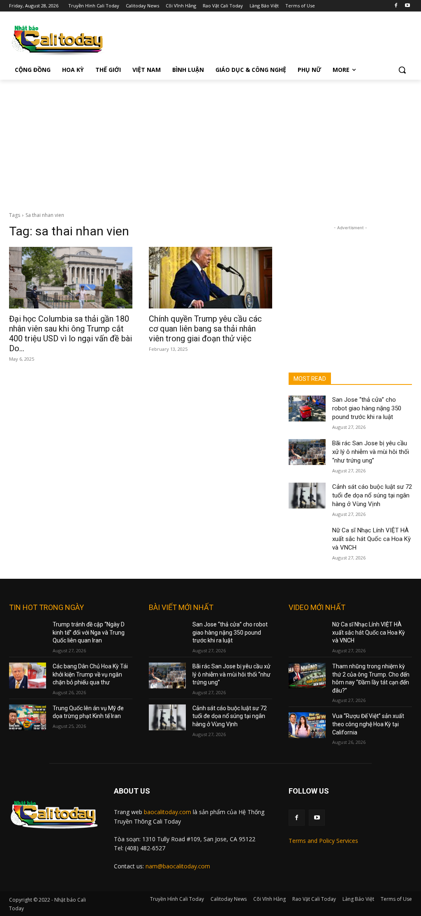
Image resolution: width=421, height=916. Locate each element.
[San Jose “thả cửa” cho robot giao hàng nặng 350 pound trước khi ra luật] (307, 408)
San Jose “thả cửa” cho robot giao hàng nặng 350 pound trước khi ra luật (366, 408)
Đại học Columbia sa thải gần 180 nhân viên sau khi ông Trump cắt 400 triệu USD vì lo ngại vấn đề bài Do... (70, 333)
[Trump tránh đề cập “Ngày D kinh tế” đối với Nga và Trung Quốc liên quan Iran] (27, 634)
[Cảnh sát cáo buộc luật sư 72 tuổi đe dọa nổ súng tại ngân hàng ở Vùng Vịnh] (307, 496)
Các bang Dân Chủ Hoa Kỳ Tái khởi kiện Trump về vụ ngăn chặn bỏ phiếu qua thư (90, 674)
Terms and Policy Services (323, 841)
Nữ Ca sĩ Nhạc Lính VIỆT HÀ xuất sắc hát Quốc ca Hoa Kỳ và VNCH (371, 539)
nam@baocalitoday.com (178, 866)
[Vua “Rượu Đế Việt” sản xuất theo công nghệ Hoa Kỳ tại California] (307, 725)
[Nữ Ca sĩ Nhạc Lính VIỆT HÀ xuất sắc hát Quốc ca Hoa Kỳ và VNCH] (307, 539)
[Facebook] (395, 6)
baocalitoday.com (167, 812)
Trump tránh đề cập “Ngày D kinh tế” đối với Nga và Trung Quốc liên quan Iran (89, 632)
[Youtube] (407, 6)
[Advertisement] (210, 141)
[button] (402, 70)
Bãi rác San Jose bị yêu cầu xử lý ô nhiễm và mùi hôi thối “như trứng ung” (370, 452)
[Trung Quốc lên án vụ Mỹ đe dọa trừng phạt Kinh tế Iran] (27, 717)
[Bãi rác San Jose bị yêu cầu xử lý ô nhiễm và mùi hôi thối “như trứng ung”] (307, 452)
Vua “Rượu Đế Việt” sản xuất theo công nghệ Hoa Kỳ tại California (368, 724)
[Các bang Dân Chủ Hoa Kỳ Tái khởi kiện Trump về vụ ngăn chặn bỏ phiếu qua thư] (27, 675)
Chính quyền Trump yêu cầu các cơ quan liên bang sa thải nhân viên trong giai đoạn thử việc (205, 328)
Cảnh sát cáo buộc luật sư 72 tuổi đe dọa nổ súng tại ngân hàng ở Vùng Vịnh (372, 495)
